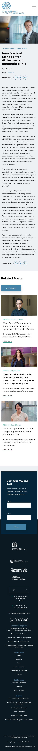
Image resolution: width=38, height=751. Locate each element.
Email (9, 514)
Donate (19, 686)
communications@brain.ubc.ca (20, 613)
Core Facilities (19, 667)
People (11, 73)
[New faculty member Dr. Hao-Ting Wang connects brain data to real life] (19, 411)
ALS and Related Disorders (19, 698)
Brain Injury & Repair (19, 634)
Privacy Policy (11, 742)
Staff (19, 663)
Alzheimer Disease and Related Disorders (19, 703)
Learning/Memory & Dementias (14, 48)
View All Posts (11, 288)
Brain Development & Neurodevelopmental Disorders (19, 629)
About (19, 655)
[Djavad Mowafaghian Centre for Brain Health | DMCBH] (13, 8)
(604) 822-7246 (21, 606)
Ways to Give (19, 690)
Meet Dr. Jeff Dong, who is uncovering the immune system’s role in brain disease (18, 326)
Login (14, 590)
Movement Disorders (19, 715)
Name (9, 501)
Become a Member (19, 682)
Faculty (19, 659)
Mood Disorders (19, 711)
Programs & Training (19, 670)
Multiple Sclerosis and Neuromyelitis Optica (19, 720)
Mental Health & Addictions (19, 641)
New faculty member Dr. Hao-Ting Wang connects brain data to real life (18, 431)
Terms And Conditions (25, 742)
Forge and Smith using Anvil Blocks (25, 746)
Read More (7, 341)
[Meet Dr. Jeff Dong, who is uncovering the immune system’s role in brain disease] (19, 305)
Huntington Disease (19, 708)
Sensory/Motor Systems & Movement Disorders (19, 646)
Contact (19, 674)
